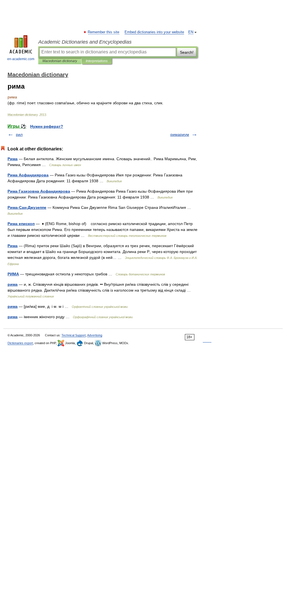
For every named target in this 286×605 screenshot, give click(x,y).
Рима (13, 159)
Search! (187, 52)
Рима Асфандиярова (28, 175)
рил (19, 134)
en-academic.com (20, 59)
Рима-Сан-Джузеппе (27, 207)
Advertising (94, 335)
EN (190, 32)
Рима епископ (21, 223)
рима (13, 284)
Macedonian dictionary (59, 61)
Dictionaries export (20, 343)
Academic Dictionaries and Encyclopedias (85, 42)
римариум (179, 134)
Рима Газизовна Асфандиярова (39, 191)
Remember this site (103, 32)
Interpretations (97, 61)
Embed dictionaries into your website (154, 32)
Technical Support (73, 335)
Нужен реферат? (46, 126)
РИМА (13, 274)
